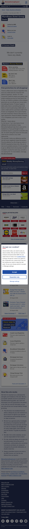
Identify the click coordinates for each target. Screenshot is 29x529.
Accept (14, 272)
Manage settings (14, 281)
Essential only (14, 277)
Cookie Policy (21, 256)
